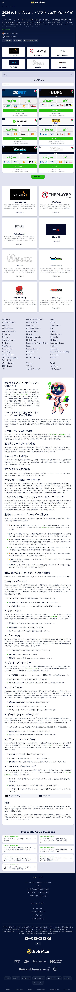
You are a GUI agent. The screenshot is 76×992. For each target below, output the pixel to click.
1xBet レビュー (19, 113)
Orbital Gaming (7, 340)
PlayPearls (54, 340)
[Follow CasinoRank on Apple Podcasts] (49, 945)
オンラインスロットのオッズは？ (38, 895)
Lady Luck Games (8, 331)
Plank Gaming (31, 340)
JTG (51, 328)
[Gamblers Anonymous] (26, 968)
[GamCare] (39, 968)
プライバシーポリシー (37, 918)
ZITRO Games (7, 366)
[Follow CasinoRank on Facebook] (26, 945)
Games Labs (54, 325)
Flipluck (5, 325)
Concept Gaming (32, 322)
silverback (53, 349)
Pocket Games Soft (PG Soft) (36, 343)
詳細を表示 (36, 177)
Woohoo (29, 363)
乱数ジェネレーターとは (37, 902)
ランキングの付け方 (37, 925)
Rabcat (28, 346)
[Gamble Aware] (34, 975)
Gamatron (30, 325)
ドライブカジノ (55, 369)
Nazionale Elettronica (33, 337)
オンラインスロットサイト (22, 394)
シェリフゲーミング (33, 369)
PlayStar (5, 343)
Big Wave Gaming (8, 322)
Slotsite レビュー (56, 169)
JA (36, 949)
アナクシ (29, 366)
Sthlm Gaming (31, 352)
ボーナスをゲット (19, 110)
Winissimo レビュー (20, 169)
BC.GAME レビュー (19, 141)
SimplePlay (6, 352)
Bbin (51, 319)
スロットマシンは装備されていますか (37, 889)
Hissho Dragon (7, 328)
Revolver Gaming (32, 349)
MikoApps (29, 334)
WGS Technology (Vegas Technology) (10, 359)
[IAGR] (17, 968)
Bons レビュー (55, 113)
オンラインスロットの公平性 (56, 434)
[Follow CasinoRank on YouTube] (40, 945)
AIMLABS (5, 319)
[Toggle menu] (3, 2)
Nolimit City (54, 337)
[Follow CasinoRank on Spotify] (44, 945)
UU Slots (29, 355)
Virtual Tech (54, 355)
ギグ (4, 369)
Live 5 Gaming (31, 331)
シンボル (38, 892)
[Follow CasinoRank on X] (35, 945)
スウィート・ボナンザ (56, 749)
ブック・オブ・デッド (30, 673)
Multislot (5, 337)
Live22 (52, 331)
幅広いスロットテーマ (48, 527)
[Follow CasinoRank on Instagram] (31, 945)
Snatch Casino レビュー (55, 141)
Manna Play (6, 334)
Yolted (52, 363)
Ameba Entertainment (34, 319)
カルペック (54, 366)
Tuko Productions (8, 355)
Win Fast (53, 358)
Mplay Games (55, 334)
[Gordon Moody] (56, 968)
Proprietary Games (57, 343)
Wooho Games (7, 363)
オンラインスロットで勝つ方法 (37, 899)
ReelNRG (53, 346)
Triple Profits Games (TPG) (59, 352)
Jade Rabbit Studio (32, 328)
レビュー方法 (37, 921)
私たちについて (37, 915)
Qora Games (6, 346)
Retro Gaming (7, 349)
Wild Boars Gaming (33, 358)
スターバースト (56, 619)
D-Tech (52, 322)
